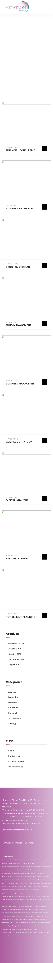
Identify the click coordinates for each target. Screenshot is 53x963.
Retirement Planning (20, 617)
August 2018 (14, 665)
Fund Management (19, 325)
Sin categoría (14, 718)
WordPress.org (15, 766)
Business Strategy (19, 442)
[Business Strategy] (27, 415)
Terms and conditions (13, 843)
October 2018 (14, 654)
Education (13, 708)
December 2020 (16, 643)
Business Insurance (19, 208)
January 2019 (14, 649)
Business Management (21, 383)
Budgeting (13, 697)
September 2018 (16, 659)
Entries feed (14, 756)
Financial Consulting (20, 150)
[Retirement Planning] (27, 590)
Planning (12, 147)
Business (12, 702)
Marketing (12, 264)
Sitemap (29, 843)
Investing (12, 205)
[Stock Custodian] (27, 240)
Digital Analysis (17, 500)
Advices (12, 692)
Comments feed (16, 761)
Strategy (12, 723)
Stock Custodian (18, 267)
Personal (12, 713)
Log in (11, 751)
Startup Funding (17, 558)
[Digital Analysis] (27, 473)
